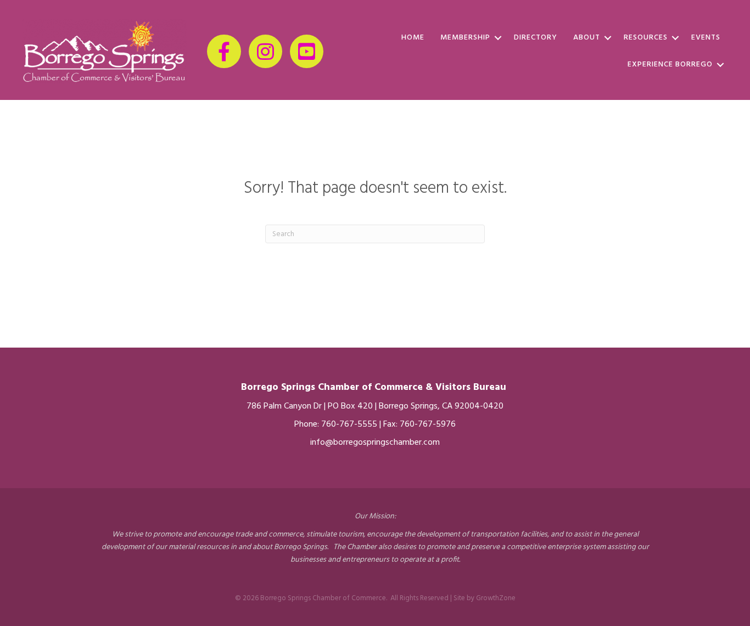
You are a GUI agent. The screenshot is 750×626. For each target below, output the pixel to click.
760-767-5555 (349, 424)
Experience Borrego (670, 64)
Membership (465, 37)
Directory (535, 37)
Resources (646, 37)
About (586, 37)
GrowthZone (496, 598)
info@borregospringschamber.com (375, 442)
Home (412, 37)
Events (705, 37)
